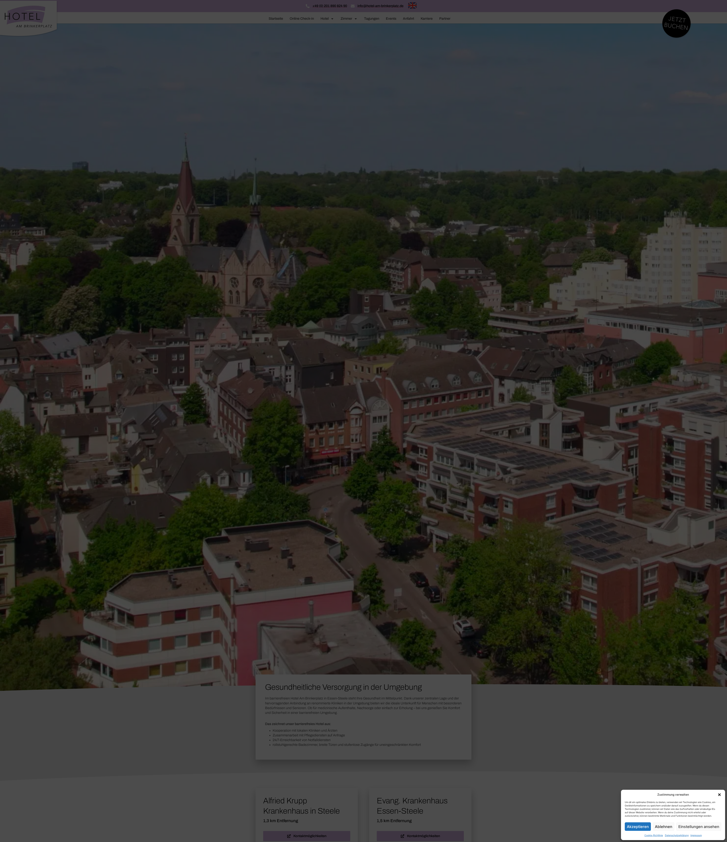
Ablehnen (663, 826)
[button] (719, 795)
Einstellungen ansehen (698, 826)
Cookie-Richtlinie (653, 835)
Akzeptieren (638, 826)
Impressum (696, 835)
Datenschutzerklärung (677, 835)
